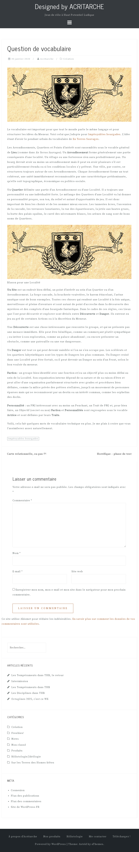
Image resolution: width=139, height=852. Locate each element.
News (15, 739)
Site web (77, 571)
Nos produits (51, 836)
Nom (16, 553)
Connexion (18, 790)
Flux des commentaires (26, 801)
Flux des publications (25, 795)
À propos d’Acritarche (23, 836)
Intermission (19, 681)
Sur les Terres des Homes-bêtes (32, 762)
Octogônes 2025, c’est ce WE (30, 699)
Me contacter (97, 836)
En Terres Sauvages (86, 139)
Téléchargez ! (121, 836)
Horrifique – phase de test (114, 454)
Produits (17, 750)
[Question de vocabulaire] (69, 94)
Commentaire (22, 500)
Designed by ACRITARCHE (69, 6)
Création (68, 58)
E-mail (17, 571)
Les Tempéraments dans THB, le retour (37, 675)
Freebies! (17, 733)
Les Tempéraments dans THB (30, 687)
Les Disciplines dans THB (28, 693)
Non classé (18, 745)
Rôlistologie (75, 836)
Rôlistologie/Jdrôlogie (26, 756)
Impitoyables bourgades (104, 134)
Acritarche (47, 58)
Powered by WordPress (50, 844)
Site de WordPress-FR (25, 807)
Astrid (83, 844)
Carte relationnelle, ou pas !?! (26, 454)
